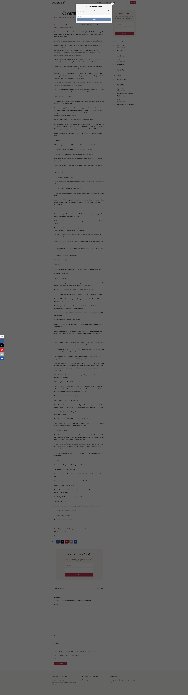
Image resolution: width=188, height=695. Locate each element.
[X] (2, 345)
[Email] (2, 354)
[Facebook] (2, 341)
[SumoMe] (2, 358)
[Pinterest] (2, 350)
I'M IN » (94, 19)
